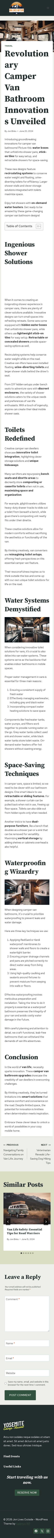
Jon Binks (11, 131)
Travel (9, 46)
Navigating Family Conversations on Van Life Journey (13, 1151)
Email (10, 1358)
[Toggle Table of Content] (37, 226)
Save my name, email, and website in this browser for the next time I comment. (28, 1383)
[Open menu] (48, 8)
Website (10, 1373)
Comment (13, 1299)
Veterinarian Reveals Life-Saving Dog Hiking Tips (40, 1153)
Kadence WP (23, 1523)
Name (10, 1343)
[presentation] (27, 1208)
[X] (42, 1531)
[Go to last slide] (8, 1221)
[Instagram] (48, 1531)
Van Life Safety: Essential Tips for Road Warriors (24, 1231)
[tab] (21, 1253)
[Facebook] (36, 1531)
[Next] (46, 1221)
